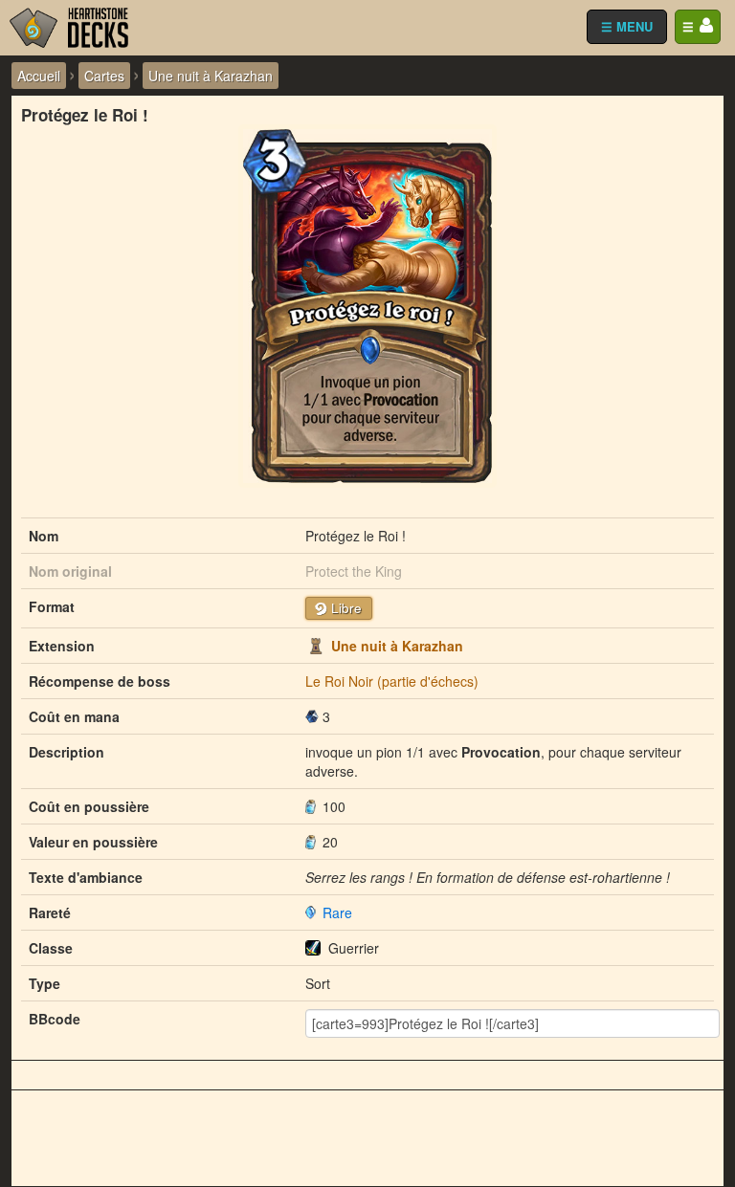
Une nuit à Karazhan (397, 645)
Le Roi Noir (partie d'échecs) (392, 681)
